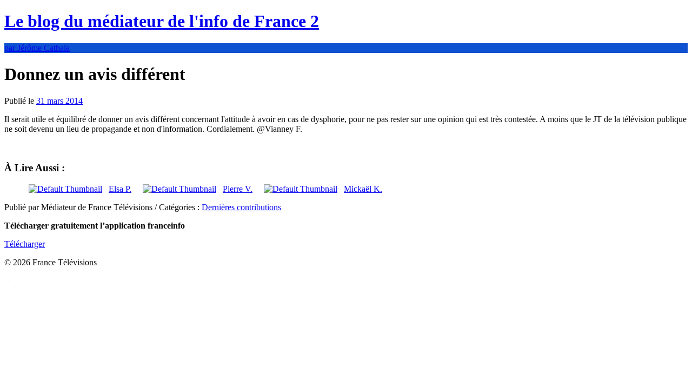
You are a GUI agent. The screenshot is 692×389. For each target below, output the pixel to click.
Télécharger (24, 244)
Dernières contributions (241, 207)
